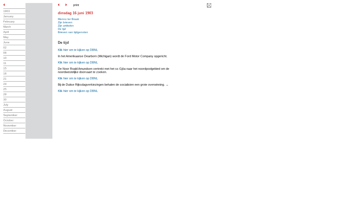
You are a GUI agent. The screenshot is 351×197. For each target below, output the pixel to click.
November (9, 125)
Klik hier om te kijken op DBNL (78, 49)
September (10, 115)
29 (5, 94)
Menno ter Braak (68, 19)
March (7, 26)
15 (5, 68)
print (76, 5)
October (8, 120)
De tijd (62, 28)
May (6, 37)
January (8, 16)
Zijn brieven (65, 22)
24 (5, 83)
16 (5, 73)
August (7, 109)
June (6, 42)
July (5, 104)
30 (5, 99)
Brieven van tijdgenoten (73, 32)
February (9, 21)
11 (4, 63)
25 (5, 89)
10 (5, 57)
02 (5, 47)
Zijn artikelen (66, 25)
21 (5, 78)
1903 (6, 11)
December (9, 130)
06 (5, 52)
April (6, 31)
